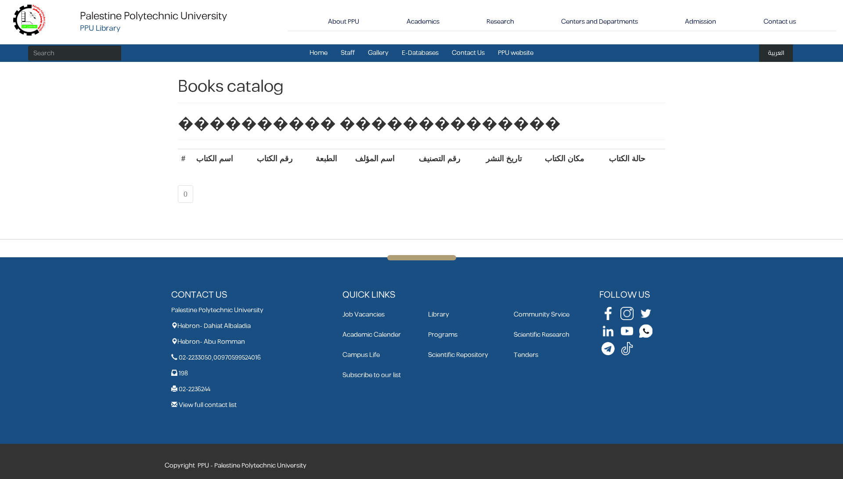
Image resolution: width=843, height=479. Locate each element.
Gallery (378, 53)
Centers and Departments (599, 22)
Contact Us (468, 53)
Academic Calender (371, 335)
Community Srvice (541, 315)
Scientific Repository (458, 355)
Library (438, 315)
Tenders (526, 355)
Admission (700, 22)
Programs (443, 335)
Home (319, 53)
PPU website (515, 53)
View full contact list (208, 405)
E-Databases (420, 53)
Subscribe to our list (371, 375)
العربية (776, 53)
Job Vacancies (363, 315)
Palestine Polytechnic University (153, 16)
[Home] (29, 19)
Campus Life (361, 355)
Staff (348, 53)
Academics (423, 22)
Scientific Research (541, 335)
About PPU (343, 22)
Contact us (780, 22)
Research (500, 22)
